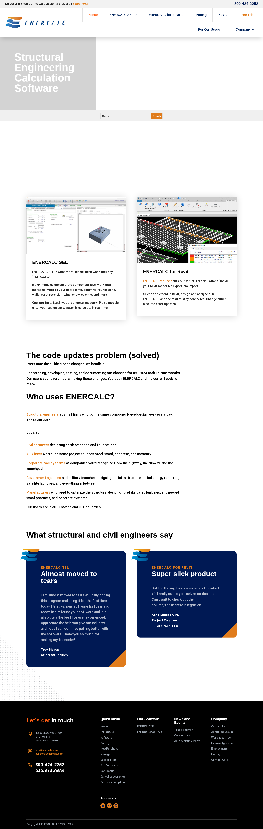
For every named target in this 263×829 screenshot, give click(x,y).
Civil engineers (37, 445)
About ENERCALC (222, 732)
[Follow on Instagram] (115, 805)
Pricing (201, 15)
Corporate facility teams (45, 463)
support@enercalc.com (49, 753)
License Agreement (223, 743)
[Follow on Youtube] (109, 805)
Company (243, 29)
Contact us (107, 770)
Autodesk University (187, 741)
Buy (221, 15)
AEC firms (34, 454)
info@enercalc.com (46, 750)
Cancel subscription (113, 776)
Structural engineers (42, 414)
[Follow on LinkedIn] (102, 805)
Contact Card (219, 759)
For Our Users (209, 29)
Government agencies (43, 478)
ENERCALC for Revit (164, 15)
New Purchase (109, 748)
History (216, 754)
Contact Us (218, 726)
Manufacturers (38, 492)
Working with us (221, 737)
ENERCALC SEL (121, 15)
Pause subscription (112, 782)
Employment (219, 748)
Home (93, 15)
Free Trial (247, 15)
